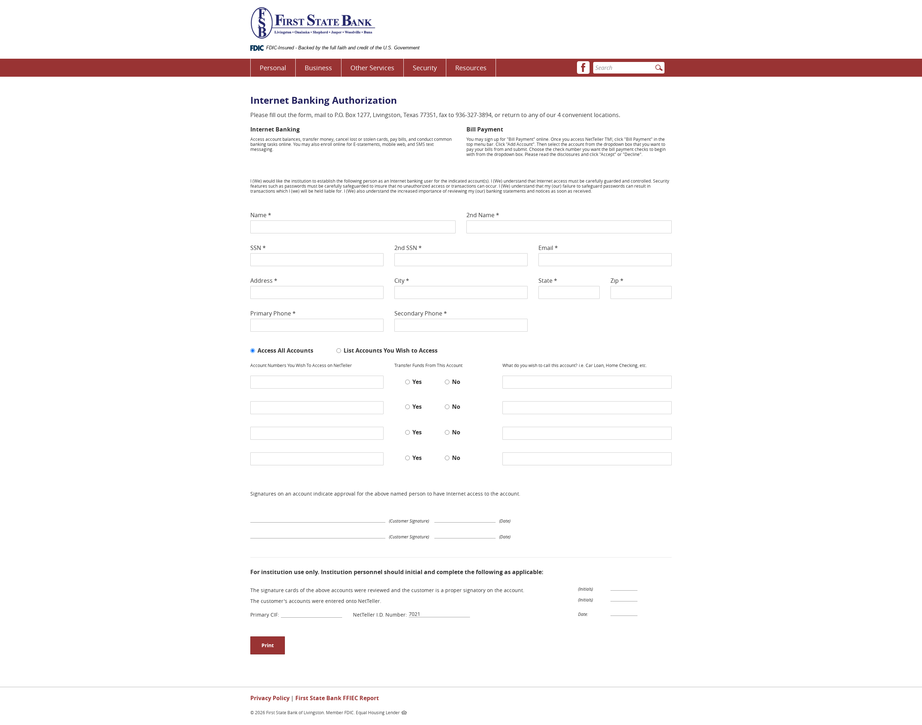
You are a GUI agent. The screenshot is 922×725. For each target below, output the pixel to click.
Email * (548, 247)
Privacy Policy (270, 698)
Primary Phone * (273, 313)
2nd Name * (482, 215)
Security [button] (425, 67)
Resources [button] (471, 67)
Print (267, 645)
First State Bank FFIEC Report (337, 698)
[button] (583, 67)
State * (547, 280)
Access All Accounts (285, 350)
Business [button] (318, 67)
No (456, 381)
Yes (417, 381)
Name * (260, 215)
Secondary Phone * (420, 313)
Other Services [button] (372, 67)
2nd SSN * (408, 247)
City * (401, 280)
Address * (263, 280)
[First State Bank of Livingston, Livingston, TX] (313, 22)
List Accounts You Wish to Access (391, 350)
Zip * (616, 280)
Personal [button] (273, 67)
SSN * (258, 247)
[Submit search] (658, 68)
